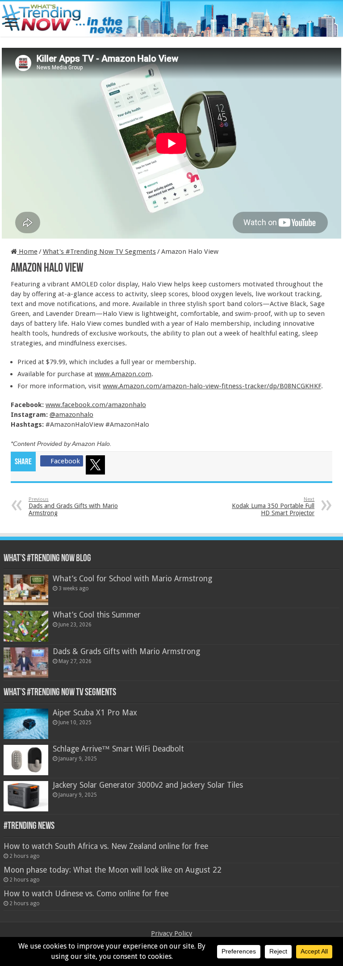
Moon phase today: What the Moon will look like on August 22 (113, 869)
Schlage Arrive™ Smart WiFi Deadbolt (118, 748)
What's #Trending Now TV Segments (99, 252)
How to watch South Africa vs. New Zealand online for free (106, 846)
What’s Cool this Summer (97, 614)
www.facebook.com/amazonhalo (96, 405)
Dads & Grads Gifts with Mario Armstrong (126, 651)
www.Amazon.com (123, 374)
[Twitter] (97, 466)
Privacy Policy (171, 933)
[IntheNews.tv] (171, 17)
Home (27, 252)
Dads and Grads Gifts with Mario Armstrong (73, 506)
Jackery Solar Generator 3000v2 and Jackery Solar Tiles (148, 785)
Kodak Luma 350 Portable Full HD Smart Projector (273, 506)
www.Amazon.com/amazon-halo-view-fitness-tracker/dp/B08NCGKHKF (212, 386)
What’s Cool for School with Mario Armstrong (132, 578)
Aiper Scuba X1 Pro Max (95, 712)
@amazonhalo (71, 415)
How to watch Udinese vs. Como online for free (86, 893)
